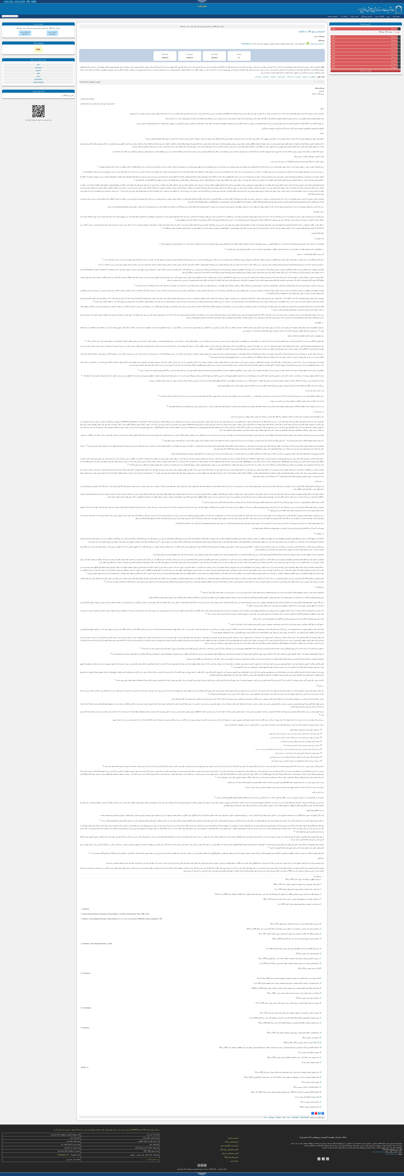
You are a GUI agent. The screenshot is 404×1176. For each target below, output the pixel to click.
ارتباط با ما (344, 16)
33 (315, 586)
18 (81, 375)
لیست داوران (354, 16)
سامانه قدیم (234, 1161)
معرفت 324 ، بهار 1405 (385, 32)
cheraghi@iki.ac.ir (246, 44)
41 (232, 666)
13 (271, 309)
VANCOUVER (304, 1117)
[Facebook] (322, 1113)
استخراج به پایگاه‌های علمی (229, 1146)
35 (247, 605)
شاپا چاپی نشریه (52, 32)
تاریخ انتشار (165, 54)
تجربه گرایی (290, 77)
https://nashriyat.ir (378, 1152)
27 (202, 501)
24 (128, 464)
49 (100, 820)
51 (268, 847)
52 (89, 852)
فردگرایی (273, 77)
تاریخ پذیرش (189, 54)
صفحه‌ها (239, 54)
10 (102, 259)
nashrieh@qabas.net (391, 1154)
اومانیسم (298, 77)
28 (268, 510)
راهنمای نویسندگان (366, 16)
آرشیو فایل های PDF (231, 1157)
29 (314, 533)
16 (209, 356)
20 (167, 406)
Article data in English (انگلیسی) (90, 82)
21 (313, 411)
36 (206, 613)
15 (85, 340)
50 (294, 831)
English (34, 1)
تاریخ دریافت (214, 54)
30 (159, 541)
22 (162, 440)
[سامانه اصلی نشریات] (380, 13)
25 (154, 472)
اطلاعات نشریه (379, 16)
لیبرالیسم (266, 77)
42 (115, 679)
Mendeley (271, 1117)
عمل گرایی (258, 77)
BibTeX (278, 1117)
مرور (388, 16)
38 (212, 632)
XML (38, 49)
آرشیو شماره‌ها (233, 1138)
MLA (288, 1117)
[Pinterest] (316, 1113)
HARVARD (295, 1117)
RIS (265, 1117)
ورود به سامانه (8, 1)
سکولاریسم (312, 77)
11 (135, 285)
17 (138, 370)
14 (319, 330)
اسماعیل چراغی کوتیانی (317, 44)
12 (93, 301)
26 (278, 476)
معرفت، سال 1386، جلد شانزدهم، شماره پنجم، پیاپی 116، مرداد (205, 26)
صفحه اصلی (396, 16)
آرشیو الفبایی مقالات (231, 1142)
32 (104, 581)
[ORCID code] (308, 44)
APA (284, 1117)
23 (86, 445)
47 (215, 776)
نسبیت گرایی (281, 77)
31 (86, 573)
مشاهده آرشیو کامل (365, 71)
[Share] (312, 1113)
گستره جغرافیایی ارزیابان (230, 1153)
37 (228, 623)
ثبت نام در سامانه (20, 1)
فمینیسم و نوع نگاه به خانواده (312, 31)
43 (317, 685)
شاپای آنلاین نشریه (25, 32)
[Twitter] (319, 1113)
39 (140, 648)
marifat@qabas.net (63, 1155)
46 (103, 765)
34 (201, 592)
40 (111, 653)
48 (214, 797)
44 (208, 693)
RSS (28, 1)
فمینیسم (304, 77)
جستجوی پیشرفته (333, 16)
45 (319, 714)
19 (159, 395)
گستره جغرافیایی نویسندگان (229, 1149)
